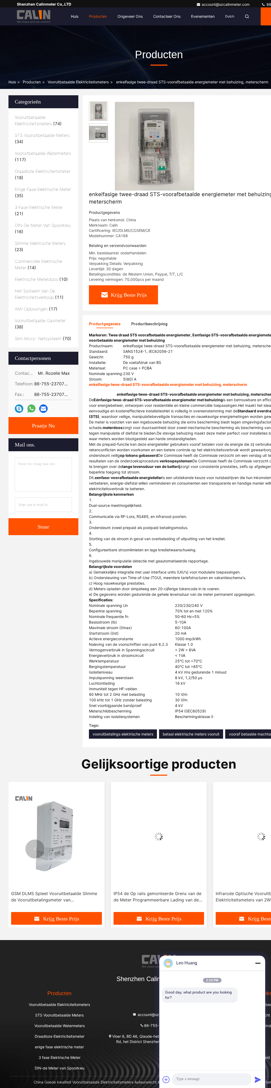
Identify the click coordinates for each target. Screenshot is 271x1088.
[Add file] (166, 1079)
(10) (41, 279)
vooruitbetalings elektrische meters (123, 734)
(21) (39, 210)
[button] (34, 849)
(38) (40, 323)
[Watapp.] (31, 408)
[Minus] (258, 963)
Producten (98, 16)
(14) (38, 264)
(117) (43, 156)
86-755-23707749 (161, 1025)
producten (32, 82)
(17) (36, 308)
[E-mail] (43, 409)
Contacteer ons (166, 16)
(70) (43, 338)
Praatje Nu (43, 425)
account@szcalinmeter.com (226, 4)
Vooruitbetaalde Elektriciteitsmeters (78, 82)
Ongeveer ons (130, 16)
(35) (43, 192)
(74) (38, 120)
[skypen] (19, 409)
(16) (43, 228)
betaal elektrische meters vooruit (191, 734)
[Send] (258, 1079)
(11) (39, 294)
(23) (40, 246)
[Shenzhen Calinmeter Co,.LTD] (33, 16)
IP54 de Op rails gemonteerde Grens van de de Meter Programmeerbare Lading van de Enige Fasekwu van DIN (157, 897)
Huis (74, 16)
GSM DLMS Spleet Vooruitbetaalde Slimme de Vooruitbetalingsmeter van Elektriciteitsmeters (54, 897)
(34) (42, 138)
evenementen (203, 16)
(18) (42, 174)
